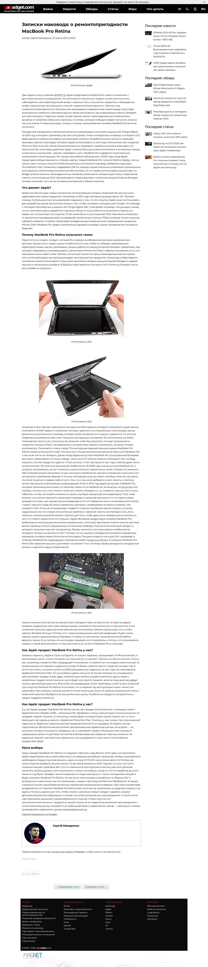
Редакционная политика (35, 909)
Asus (107, 922)
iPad (124, 257)
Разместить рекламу (32, 928)
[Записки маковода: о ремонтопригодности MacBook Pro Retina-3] (81, 386)
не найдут (132, 680)
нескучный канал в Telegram (68, 852)
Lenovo (109, 928)
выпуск (113, 131)
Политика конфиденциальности (39, 918)
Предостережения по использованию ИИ (33, 913)
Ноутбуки (152, 919)
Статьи (113, 9)
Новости (69, 9)
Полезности (70, 919)
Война (48, 9)
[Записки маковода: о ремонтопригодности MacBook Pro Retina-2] (81, 306)
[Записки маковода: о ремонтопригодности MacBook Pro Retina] (81, 63)
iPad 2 (66, 264)
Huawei (109, 915)
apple (89, 85)
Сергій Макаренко (41, 38)
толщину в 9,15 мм (97, 540)
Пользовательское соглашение (38, 934)
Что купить (155, 9)
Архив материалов (32, 921)
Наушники (152, 915)
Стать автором (29, 937)
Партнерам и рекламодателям (38, 931)
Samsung (110, 906)
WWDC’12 (59, 95)
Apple (27, 874)
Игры (132, 9)
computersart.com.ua (75, 809)
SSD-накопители (156, 906)
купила (106, 196)
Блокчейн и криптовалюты (78, 909)
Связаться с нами (31, 925)
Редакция (27, 906)
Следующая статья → (96, 887)
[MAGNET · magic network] (33, 956)
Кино (66, 922)
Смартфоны (153, 912)
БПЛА (67, 906)
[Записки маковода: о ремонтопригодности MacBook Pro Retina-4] (81, 581)
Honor (108, 919)
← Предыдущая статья (67, 887)
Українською (28, 941)
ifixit (89, 341)
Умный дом (70, 928)
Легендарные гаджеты (75, 912)
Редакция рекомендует (76, 915)
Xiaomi (108, 912)
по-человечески (80, 683)
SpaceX (67, 925)
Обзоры (92, 9)
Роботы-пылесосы (156, 909)
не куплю (126, 487)
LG (106, 925)
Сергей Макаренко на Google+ (40, 814)
